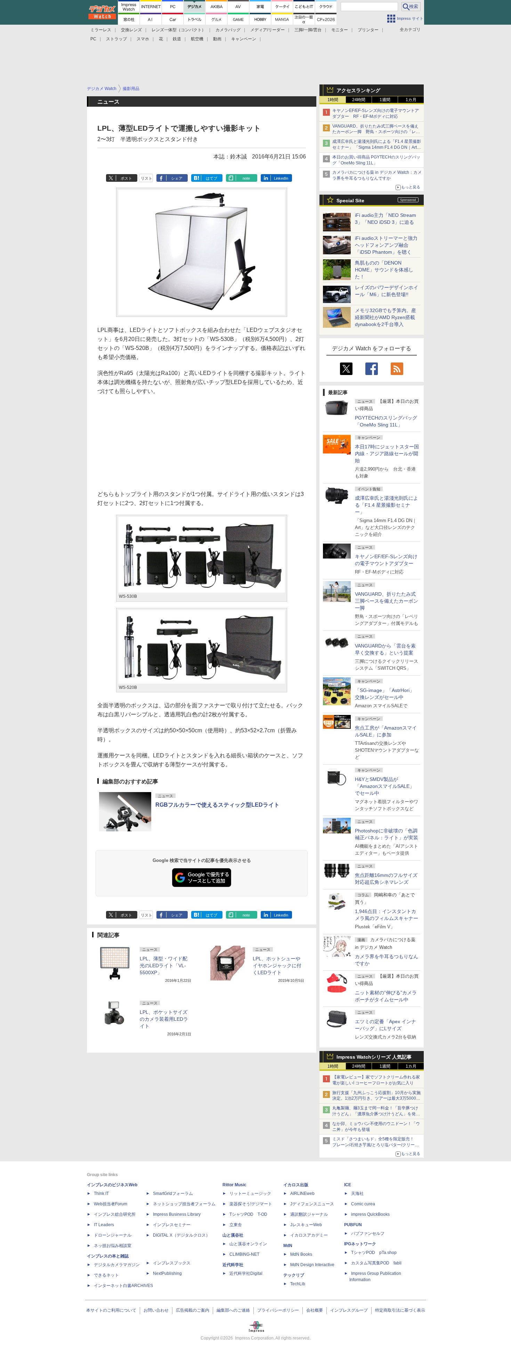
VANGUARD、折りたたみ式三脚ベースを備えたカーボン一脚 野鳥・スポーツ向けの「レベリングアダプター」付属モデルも (376, 132)
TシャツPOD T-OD (248, 1214)
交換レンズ (131, 29)
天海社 (357, 1193)
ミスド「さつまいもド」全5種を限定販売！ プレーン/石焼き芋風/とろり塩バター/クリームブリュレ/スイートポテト (375, 1145)
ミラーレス (100, 29)
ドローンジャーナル (112, 1235)
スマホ (143, 38)
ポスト (126, 178)
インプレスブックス (171, 1263)
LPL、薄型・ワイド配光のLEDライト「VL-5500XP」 (163, 965)
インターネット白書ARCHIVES (123, 1285)
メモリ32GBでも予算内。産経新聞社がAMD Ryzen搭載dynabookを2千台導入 (385, 317)
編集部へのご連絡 (233, 1310)
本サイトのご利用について (111, 1310)
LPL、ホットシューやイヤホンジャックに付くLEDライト (277, 965)
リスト (146, 178)
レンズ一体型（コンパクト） (179, 29)
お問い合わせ (156, 1310)
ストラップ (116, 38)
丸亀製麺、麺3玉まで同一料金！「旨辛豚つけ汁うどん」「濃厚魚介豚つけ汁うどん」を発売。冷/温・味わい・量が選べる (375, 1114)
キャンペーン (243, 38)
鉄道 (177, 38)
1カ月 (411, 99)
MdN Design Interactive (312, 1264)
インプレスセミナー (171, 1224)
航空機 (197, 38)
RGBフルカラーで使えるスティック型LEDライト (217, 805)
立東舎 (235, 1224)
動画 (217, 38)
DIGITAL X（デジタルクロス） (181, 1235)
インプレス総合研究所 (115, 1214)
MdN (287, 1245)
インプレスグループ (349, 1310)
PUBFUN (353, 1224)
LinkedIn (281, 178)
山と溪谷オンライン (248, 1243)
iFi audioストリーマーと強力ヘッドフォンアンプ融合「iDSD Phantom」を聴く (386, 245)
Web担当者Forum (110, 1204)
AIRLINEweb (302, 1193)
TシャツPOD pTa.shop (374, 1252)
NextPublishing (167, 1273)
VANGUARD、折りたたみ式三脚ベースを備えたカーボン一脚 (386, 601)
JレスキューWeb (306, 1224)
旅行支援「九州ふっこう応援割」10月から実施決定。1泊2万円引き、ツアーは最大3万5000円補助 (376, 1098)
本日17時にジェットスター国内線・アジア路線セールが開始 (387, 453)
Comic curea (363, 1204)
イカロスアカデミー (309, 1235)
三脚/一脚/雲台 (308, 29)
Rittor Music (234, 1184)
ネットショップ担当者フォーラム (184, 1204)
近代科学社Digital (245, 1273)
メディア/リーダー (267, 29)
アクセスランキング (358, 90)
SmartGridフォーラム (173, 1193)
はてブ (211, 178)
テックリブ (293, 1275)
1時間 (332, 99)
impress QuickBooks (370, 1214)
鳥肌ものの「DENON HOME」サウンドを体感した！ (384, 269)
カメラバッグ (228, 29)
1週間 (385, 99)
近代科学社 (232, 1264)
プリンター (368, 29)
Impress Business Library (177, 1214)
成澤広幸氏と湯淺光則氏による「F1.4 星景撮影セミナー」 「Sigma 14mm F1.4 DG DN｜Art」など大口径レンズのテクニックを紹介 (376, 147)
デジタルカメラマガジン (117, 1264)
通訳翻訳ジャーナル (309, 1214)
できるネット (106, 1275)
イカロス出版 (295, 1184)
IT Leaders (104, 1224)
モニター (339, 29)
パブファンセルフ (367, 1233)
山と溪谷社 (232, 1235)
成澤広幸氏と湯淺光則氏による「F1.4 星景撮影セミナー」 (386, 505)
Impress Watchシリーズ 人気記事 (374, 1057)
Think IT (101, 1193)
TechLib (297, 1283)
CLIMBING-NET (244, 1254)
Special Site (350, 200)
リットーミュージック (250, 1193)
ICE (347, 1184)
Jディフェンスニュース (312, 1204)
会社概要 (314, 1310)
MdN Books (301, 1254)
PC (93, 38)
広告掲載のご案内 (192, 1310)
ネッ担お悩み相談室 (112, 1245)
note (246, 178)
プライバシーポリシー (278, 1310)
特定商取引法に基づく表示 (400, 1310)
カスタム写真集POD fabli (376, 1263)
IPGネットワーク (360, 1243)
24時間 (358, 99)
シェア (176, 178)
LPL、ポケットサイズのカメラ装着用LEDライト (164, 1019)
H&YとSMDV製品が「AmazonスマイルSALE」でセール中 (384, 786)
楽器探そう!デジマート (250, 1204)
